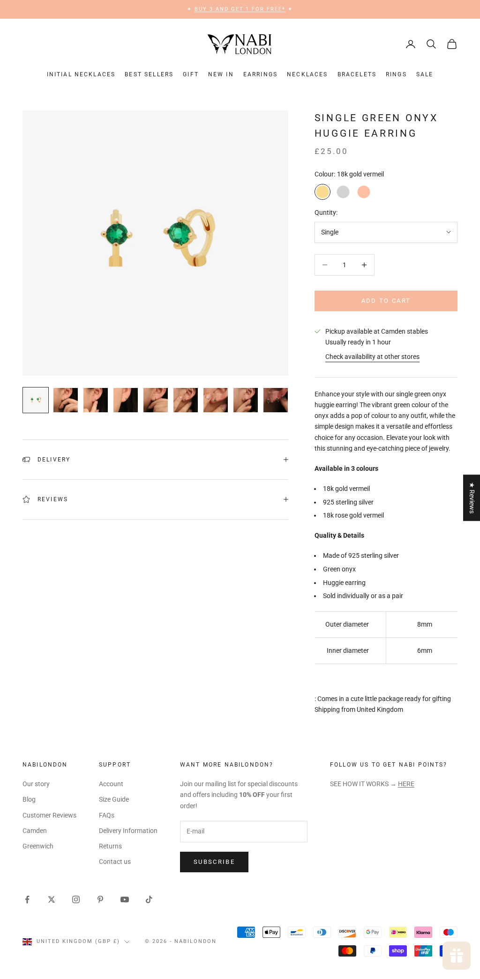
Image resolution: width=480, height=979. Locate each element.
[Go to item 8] (245, 400)
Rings (396, 74)
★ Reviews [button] (472, 497)
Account (111, 784)
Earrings (260, 74)
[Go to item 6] (185, 400)
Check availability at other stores (372, 356)
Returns (110, 846)
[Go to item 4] (125, 400)
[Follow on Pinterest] (100, 899)
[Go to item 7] (215, 400)
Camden (34, 830)
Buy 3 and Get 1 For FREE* (240, 9)
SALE (425, 74)
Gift (191, 74)
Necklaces (307, 74)
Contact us (115, 861)
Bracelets (357, 74)
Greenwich (37, 846)
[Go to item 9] (275, 400)
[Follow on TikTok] (149, 899)
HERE (406, 784)
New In (221, 74)
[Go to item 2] (65, 400)
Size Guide (114, 799)
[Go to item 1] (35, 400)
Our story (36, 784)
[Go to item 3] (95, 400)
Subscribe (214, 861)
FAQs (106, 815)
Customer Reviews (49, 815)
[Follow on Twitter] (51, 899)
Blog (29, 799)
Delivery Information (128, 830)
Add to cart (386, 300)
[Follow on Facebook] (27, 899)
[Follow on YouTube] (124, 899)
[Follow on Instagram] (76, 899)
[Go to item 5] (155, 400)
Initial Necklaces (81, 74)
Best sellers (149, 74)
